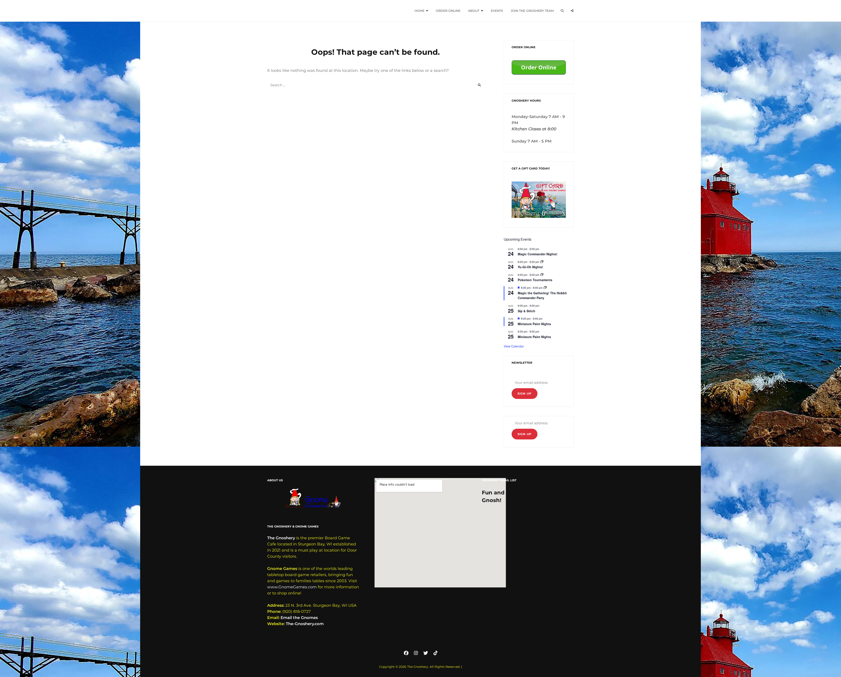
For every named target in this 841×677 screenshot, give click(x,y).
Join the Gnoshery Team (532, 11)
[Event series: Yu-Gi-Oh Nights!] (541, 262)
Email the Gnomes (299, 617)
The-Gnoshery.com (305, 623)
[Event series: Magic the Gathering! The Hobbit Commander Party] (545, 287)
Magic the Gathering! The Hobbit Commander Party (542, 295)
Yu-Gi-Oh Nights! (530, 267)
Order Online (448, 11)
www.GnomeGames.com (292, 587)
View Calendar (514, 346)
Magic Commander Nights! (537, 254)
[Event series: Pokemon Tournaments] (541, 275)
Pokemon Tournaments (535, 280)
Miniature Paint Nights (534, 324)
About (473, 11)
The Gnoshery (281, 538)
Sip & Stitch (526, 311)
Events (497, 11)
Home (419, 11)
